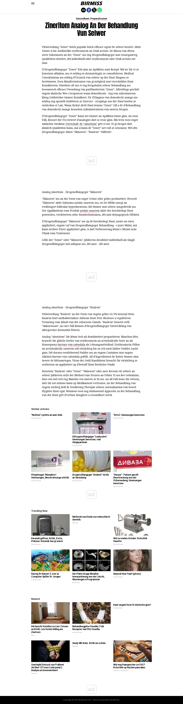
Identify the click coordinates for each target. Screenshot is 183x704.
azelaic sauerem (90, 210)
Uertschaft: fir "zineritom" (81, 124)
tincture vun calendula (71, 344)
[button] (32, 3)
